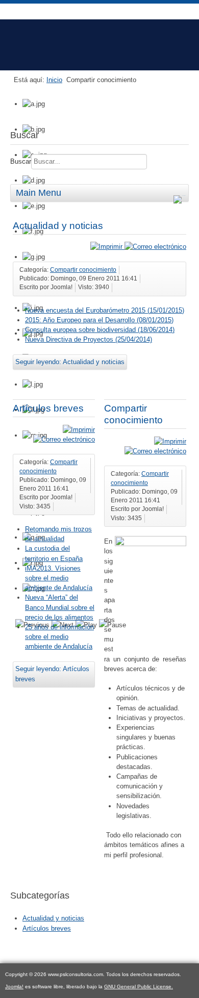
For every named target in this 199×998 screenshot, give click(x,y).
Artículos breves (48, 408)
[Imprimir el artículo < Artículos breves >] (79, 429)
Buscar (20, 161)
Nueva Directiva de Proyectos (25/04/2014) (88, 339)
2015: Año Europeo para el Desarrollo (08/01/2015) (99, 320)
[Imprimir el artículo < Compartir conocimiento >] (170, 441)
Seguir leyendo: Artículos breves (52, 674)
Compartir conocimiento (83, 270)
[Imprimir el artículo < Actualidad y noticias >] (107, 246)
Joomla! (14, 986)
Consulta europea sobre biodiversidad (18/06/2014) (100, 330)
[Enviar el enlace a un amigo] (155, 246)
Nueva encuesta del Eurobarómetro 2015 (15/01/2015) (104, 310)
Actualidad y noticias (58, 225)
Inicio (54, 80)
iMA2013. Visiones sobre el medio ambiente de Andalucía (58, 578)
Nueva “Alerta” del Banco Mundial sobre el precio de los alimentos (59, 607)
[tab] (180, 194)
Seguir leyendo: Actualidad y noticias (70, 362)
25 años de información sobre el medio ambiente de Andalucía (59, 636)
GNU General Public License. (138, 986)
